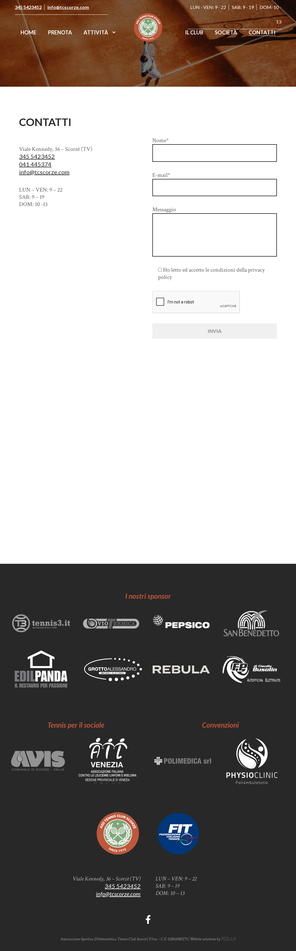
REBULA (228, 938)
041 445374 (35, 164)
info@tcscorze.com (68, 7)
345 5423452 (28, 7)
